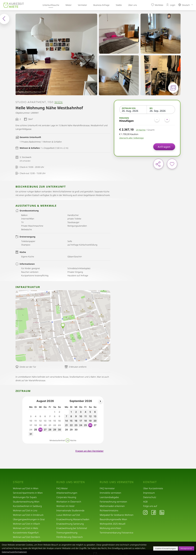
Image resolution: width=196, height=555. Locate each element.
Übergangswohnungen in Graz (29, 519)
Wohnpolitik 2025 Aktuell (112, 523)
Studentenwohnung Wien (26, 501)
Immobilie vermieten (110, 492)
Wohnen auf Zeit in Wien (25, 488)
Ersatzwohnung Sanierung (70, 523)
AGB (145, 501)
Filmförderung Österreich (69, 537)
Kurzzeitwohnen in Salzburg (27, 506)
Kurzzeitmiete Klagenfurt (26, 532)
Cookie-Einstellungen (165, 548)
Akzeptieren (186, 548)
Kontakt (150, 482)
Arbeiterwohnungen (66, 492)
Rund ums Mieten (70, 482)
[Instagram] (145, 512)
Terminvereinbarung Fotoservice (116, 532)
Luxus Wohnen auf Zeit (68, 514)
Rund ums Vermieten (117, 482)
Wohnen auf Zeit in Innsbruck (28, 514)
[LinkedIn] (161, 512)
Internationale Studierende (70, 510)
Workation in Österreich (68, 501)
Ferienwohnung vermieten (113, 501)
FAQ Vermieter (107, 488)
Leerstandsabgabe (109, 497)
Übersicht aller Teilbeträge (131, 137)
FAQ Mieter (62, 488)
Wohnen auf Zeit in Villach (26, 523)
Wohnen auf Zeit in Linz (25, 510)
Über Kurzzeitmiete (153, 488)
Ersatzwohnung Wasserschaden (72, 519)
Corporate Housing (66, 497)
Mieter (69, 5)
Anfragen (164, 146)
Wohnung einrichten (110, 528)
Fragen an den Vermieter (89, 450)
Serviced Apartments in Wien (28, 492)
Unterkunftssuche (51, 5)
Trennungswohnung (66, 532)
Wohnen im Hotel (65, 506)
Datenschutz (149, 497)
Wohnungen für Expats (25, 497)
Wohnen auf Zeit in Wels (25, 528)
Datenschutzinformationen (14, 551)
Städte (119, 5)
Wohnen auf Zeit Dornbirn (26, 537)
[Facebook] (153, 512)
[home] (13, 5)
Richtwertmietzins (109, 510)
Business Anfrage (101, 5)
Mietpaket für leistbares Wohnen (116, 514)
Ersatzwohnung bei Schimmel (71, 528)
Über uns (132, 5)
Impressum (149, 492)
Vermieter (82, 5)
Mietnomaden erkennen (112, 506)
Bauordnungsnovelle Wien (113, 519)
